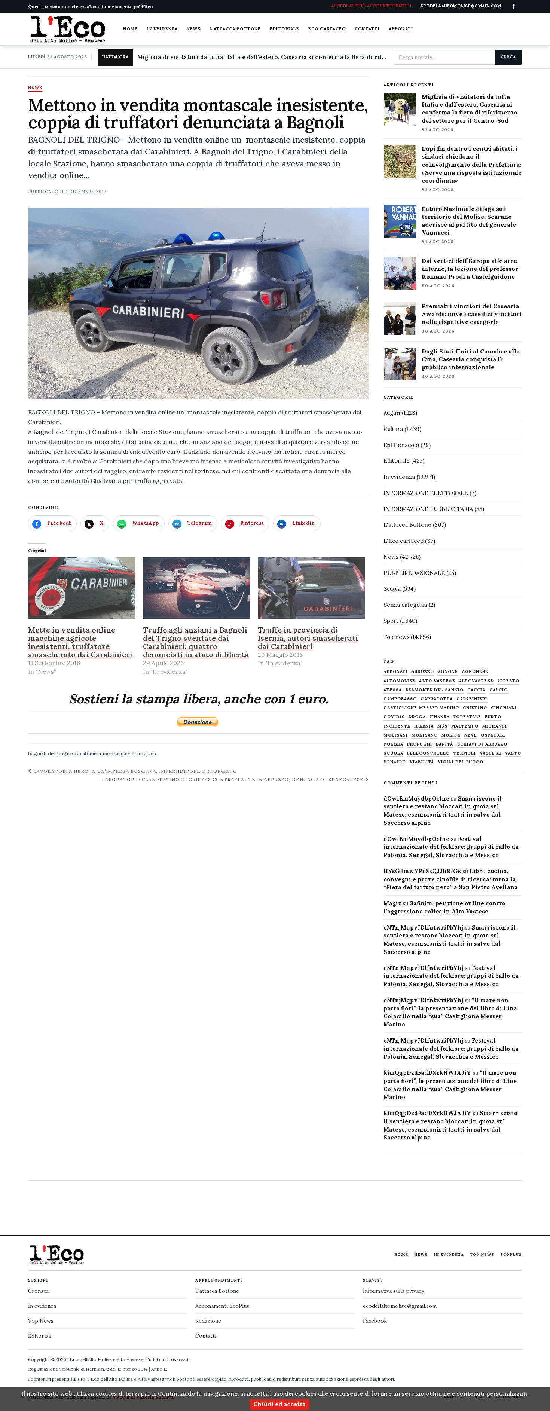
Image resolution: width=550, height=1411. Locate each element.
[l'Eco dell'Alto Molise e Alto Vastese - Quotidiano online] (67, 29)
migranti (494, 726)
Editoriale (284, 28)
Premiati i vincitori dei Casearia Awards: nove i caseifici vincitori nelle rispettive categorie (472, 313)
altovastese (476, 681)
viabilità (422, 762)
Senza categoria (405, 604)
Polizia (393, 744)
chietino (475, 708)
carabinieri (87, 753)
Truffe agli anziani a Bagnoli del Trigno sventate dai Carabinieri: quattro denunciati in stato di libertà (196, 642)
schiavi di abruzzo (482, 744)
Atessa (393, 690)
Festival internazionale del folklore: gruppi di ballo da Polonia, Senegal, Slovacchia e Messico (451, 847)
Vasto (513, 753)
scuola (393, 753)
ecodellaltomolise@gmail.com (400, 1306)
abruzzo (423, 671)
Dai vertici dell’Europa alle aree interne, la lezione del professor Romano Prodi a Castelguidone (470, 268)
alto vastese (437, 681)
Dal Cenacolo (401, 445)
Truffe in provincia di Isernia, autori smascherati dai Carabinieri (308, 638)
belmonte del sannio (435, 690)
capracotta (437, 699)
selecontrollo (428, 753)
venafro (395, 762)
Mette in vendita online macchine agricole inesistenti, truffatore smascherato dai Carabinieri (80, 642)
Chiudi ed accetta (279, 1404)
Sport (391, 620)
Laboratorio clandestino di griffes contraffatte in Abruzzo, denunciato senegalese (233, 779)
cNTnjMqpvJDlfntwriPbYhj (423, 927)
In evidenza (162, 28)
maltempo (465, 726)
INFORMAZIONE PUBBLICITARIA (428, 508)
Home (130, 28)
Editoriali (39, 1335)
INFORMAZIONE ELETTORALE (426, 492)
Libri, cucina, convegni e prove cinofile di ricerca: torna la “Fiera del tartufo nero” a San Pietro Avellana (451, 879)
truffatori (144, 753)
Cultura (393, 428)
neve (470, 735)
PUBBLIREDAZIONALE (414, 572)
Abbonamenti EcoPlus (222, 1306)
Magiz (392, 903)
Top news (396, 636)
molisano (425, 735)
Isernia (424, 726)
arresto (508, 681)
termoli (464, 753)
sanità (444, 744)
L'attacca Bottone (235, 28)
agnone (448, 671)
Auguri (392, 412)
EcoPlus (511, 1254)
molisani (396, 735)
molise (451, 735)
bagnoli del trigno (50, 753)
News (194, 28)
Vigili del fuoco (460, 762)
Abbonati (401, 28)
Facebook (375, 1320)
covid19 (394, 716)
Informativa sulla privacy (393, 1291)
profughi (419, 744)
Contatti (367, 28)
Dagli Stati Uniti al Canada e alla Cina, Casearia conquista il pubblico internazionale (471, 359)
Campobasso (400, 699)
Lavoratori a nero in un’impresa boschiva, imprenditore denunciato (134, 771)
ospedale (493, 735)
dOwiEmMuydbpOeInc (416, 798)
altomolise (399, 681)
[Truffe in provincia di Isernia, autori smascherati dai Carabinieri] (311, 588)
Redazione (208, 1320)
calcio (498, 690)
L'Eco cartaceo (404, 540)
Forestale (467, 716)
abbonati (396, 671)
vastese (490, 753)
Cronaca (38, 1291)
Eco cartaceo (327, 28)
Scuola (392, 588)
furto (493, 716)
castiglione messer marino (421, 708)
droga (417, 716)
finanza (440, 716)
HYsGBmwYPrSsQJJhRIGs (422, 871)
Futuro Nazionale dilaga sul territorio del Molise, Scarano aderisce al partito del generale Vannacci (469, 220)
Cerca (508, 56)
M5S (442, 726)
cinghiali (504, 708)
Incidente (397, 726)
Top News (482, 1254)
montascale (117, 753)
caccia (476, 690)
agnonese (475, 671)
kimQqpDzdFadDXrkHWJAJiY (427, 1072)
